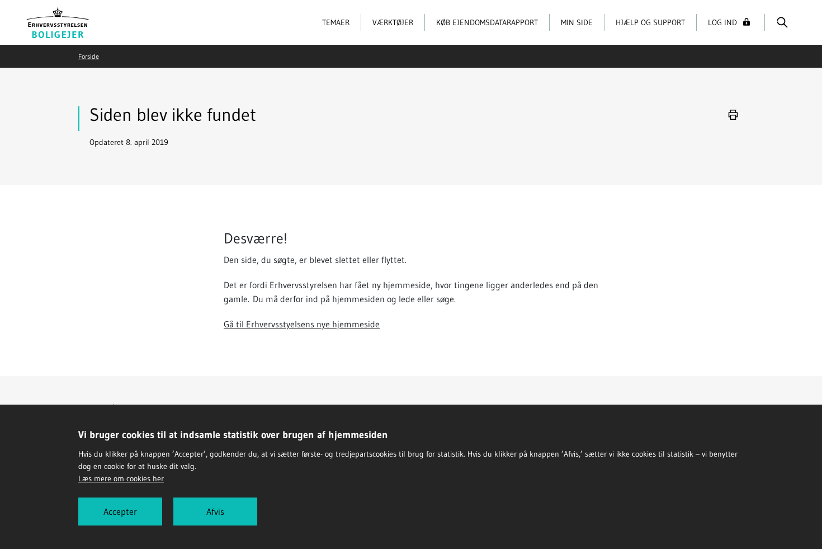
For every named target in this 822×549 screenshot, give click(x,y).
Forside (88, 55)
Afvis (215, 511)
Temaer (335, 22)
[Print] (733, 115)
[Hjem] (57, 21)
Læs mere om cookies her (121, 478)
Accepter (120, 511)
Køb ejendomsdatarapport (487, 22)
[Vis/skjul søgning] (782, 22)
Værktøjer (392, 22)
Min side (577, 22)
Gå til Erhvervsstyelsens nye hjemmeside (302, 324)
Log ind (722, 22)
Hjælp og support (650, 22)
